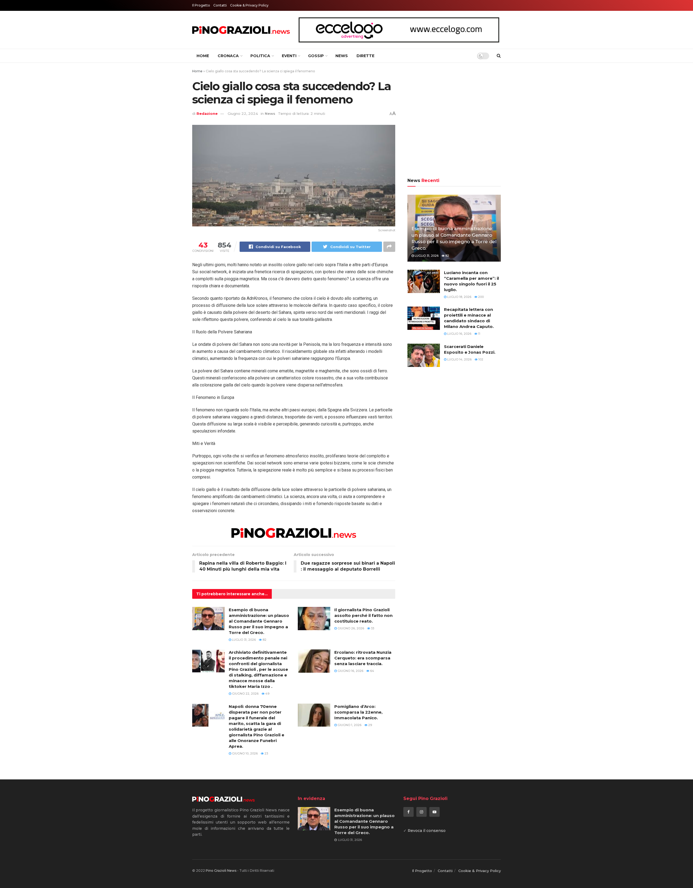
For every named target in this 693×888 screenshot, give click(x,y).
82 (264, 640)
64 (371, 671)
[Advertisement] (454, 121)
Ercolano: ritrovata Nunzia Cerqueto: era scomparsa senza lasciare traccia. (362, 658)
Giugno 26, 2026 (350, 628)
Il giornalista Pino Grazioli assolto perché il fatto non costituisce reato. (363, 615)
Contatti (220, 5)
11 (478, 334)
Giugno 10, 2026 (244, 753)
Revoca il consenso (427, 830)
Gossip (316, 55)
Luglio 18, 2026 (458, 297)
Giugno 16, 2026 (350, 671)
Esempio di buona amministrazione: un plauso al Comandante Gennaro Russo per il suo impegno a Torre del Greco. (259, 621)
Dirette (365, 55)
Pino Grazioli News (221, 871)
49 (266, 693)
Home (203, 55)
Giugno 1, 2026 (349, 725)
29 (369, 725)
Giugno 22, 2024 (243, 113)
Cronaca (228, 55)
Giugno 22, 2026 (245, 693)
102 (480, 359)
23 (266, 753)
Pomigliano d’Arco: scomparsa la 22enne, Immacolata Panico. (358, 712)
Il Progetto (201, 5)
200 (480, 297)
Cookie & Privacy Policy (249, 5)
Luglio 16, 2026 (458, 334)
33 (372, 628)
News (341, 55)
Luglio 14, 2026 (459, 359)
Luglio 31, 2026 (243, 640)
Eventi (289, 55)
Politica (260, 55)
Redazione (207, 113)
